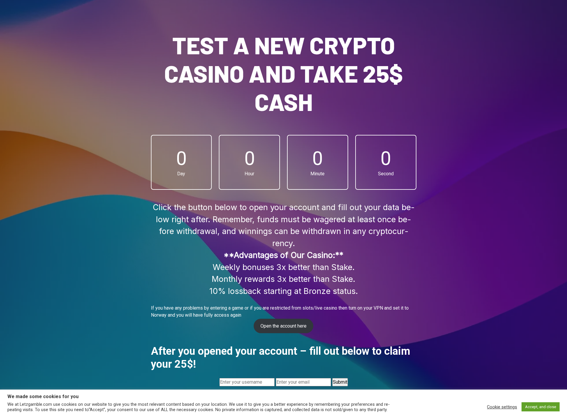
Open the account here (283, 326)
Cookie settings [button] (502, 407)
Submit (340, 382)
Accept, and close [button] (540, 407)
